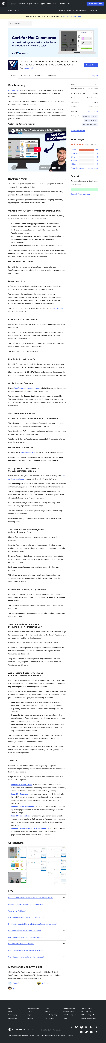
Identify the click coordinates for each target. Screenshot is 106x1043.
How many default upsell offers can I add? (24, 931)
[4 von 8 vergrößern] (44, 849)
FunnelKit (16, 983)
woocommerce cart (91, 120)
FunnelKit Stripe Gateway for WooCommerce (30, 828)
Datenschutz (12, 1018)
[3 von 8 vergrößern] (24, 875)
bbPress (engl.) (87, 1015)
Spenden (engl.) (69, 1015)
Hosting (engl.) (13, 1015)
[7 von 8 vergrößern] (64, 862)
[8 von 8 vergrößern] (64, 875)
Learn (47, 1008)
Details (13, 76)
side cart (94, 116)
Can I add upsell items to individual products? (25, 937)
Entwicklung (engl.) (51, 1015)
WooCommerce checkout (90, 124)
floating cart (86, 116)
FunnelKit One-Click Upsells (22, 806)
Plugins (29, 1015)
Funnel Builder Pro (28, 452)
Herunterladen (91, 65)
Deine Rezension (77, 168)
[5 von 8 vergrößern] (44, 863)
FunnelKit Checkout (19, 794)
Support (95, 76)
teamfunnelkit (29, 68)
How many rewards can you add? (21, 944)
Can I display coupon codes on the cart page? (26, 957)
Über (10, 1008)
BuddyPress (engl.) (88, 1018)
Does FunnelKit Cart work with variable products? (27, 950)
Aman (15, 988)
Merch (66, 1018)
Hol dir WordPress (95, 3)
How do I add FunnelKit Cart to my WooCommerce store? (30, 898)
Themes (29, 1011)
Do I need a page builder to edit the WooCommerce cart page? (32, 924)
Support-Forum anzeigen (80, 194)
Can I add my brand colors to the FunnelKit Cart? (27, 918)
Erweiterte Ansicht (78, 131)
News (10, 1011)
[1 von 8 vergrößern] (24, 849)
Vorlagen (30, 1018)
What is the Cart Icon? (17, 911)
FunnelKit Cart (13, 90)
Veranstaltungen (68, 1011)
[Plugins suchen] (30, 23)
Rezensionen (25, 76)
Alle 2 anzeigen (93, 111)
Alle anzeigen (93, 168)
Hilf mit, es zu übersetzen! (72, 16)
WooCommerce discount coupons (27, 388)
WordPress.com (87, 1008)
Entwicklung (52, 76)
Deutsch (30, 1030)
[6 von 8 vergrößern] (64, 849)
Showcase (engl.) (33, 1008)
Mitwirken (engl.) (69, 1008)
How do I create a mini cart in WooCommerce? (26, 904)
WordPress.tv (50, 1018)
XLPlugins (45, 983)
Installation (39, 76)
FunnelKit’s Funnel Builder (21, 785)
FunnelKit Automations (20, 816)
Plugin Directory (13, 10)
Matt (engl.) (86, 1011)
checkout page (57, 308)
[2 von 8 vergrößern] (24, 863)
